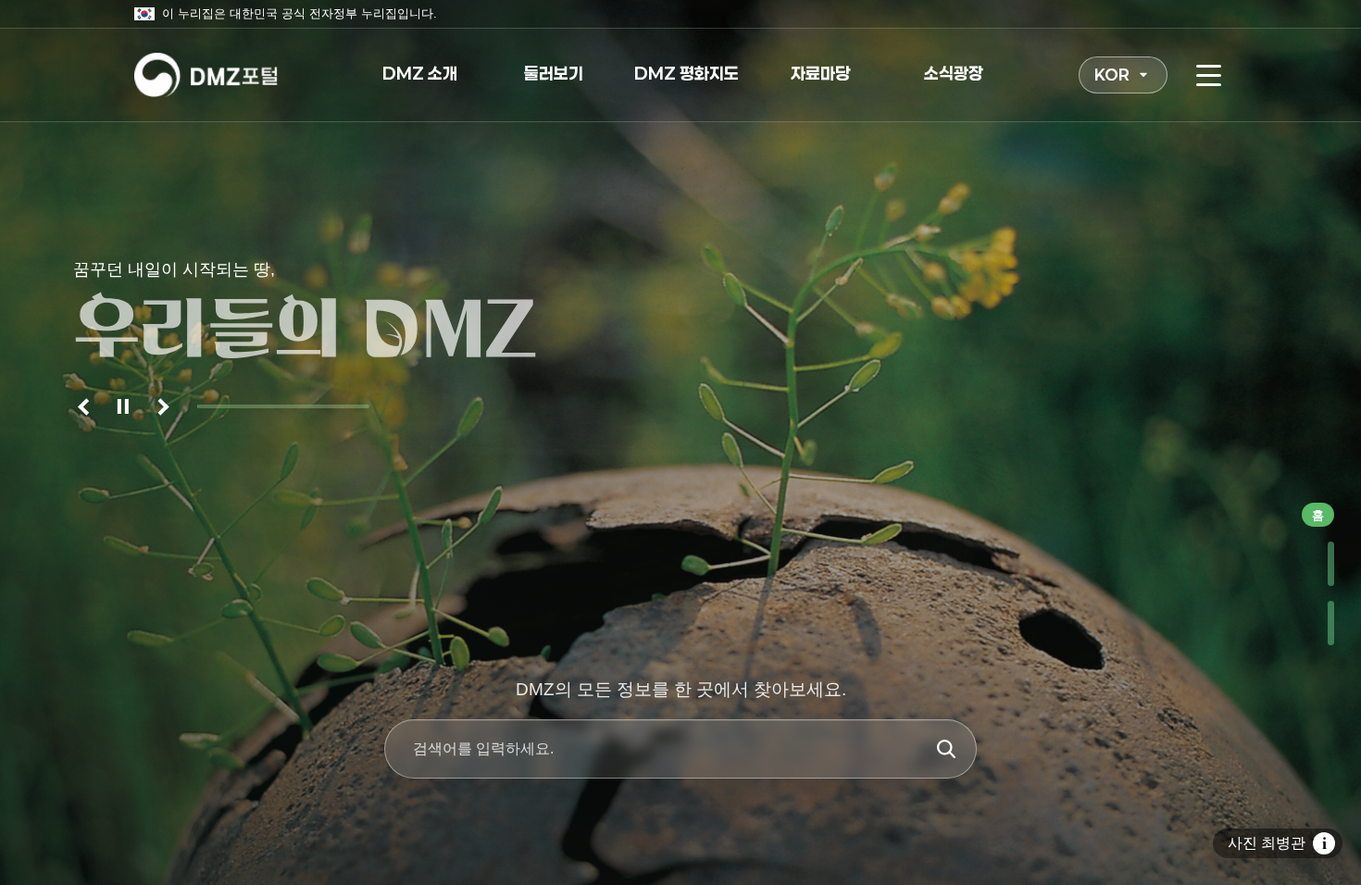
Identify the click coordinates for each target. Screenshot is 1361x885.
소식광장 (953, 73)
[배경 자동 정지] (123, 406)
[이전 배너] (86, 406)
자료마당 (820, 73)
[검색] (946, 749)
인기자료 (1314, 564)
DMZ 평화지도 (686, 73)
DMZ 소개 (419, 73)
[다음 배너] (160, 406)
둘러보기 (553, 73)
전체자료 (1314, 623)
